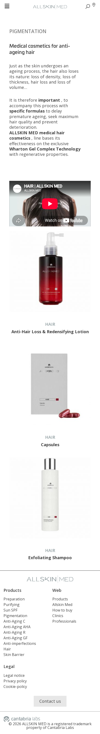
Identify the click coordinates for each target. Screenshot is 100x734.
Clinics (57, 615)
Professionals (64, 621)
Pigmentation (27, 31)
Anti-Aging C (14, 621)
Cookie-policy (15, 686)
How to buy (62, 610)
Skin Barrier (13, 654)
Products (60, 599)
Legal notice (14, 675)
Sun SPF (10, 610)
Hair (7, 649)
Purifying (11, 604)
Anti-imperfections (19, 643)
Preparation (14, 599)
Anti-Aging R (14, 632)
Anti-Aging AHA (16, 626)
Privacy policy (15, 681)
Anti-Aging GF (15, 637)
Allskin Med (62, 604)
